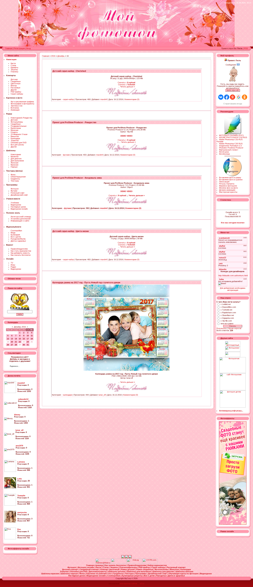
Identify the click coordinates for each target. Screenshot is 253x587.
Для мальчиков (17, 161)
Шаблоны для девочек (163, 571)
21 (16, 342)
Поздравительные (19, 126)
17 (28, 339)
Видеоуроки (16, 205)
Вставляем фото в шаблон (231, 180)
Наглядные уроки (18, 207)
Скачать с (126, 82)
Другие (14, 90)
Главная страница (95, 565)
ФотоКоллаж (224, 154)
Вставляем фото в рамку (230, 177)
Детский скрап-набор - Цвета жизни (70, 231)
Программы (141, 574)
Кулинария (15, 235)
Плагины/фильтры (128, 567)
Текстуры (15, 181)
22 (20, 342)
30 (24, 345)
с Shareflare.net (227, 315)
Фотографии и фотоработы (22, 104)
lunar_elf (102, 395)
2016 (53, 56)
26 (8, 345)
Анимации (15, 110)
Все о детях (16, 237)
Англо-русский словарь (21, 217)
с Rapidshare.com (228, 312)
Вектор (14, 86)
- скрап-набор (68, 99)
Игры (13, 265)
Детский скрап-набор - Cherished (69, 71)
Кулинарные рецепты (132, 576)
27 (12, 345)
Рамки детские (128, 569)
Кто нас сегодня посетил (232, 223)
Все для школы (17, 145)
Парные (14, 167)
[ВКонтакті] (23, 366)
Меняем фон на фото (228, 188)
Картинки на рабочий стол (99, 574)
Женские (14, 163)
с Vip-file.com (226, 321)
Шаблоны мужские (50, 574)
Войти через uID (233, 90)
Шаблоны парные (69, 574)
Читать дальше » (127, 87)
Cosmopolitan (16, 231)
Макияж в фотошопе (228, 186)
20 (12, 342)
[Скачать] (126, 96)
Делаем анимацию (227, 190)
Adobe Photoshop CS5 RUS (231, 144)
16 (24, 339)
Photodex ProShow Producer (231, 148)
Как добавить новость (20, 253)
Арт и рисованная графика (22, 102)
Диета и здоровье (18, 241)
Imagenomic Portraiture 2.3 (230, 146)
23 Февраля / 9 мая (19, 134)
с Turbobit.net (226, 310)
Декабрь (61, 56)
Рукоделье (161, 576)
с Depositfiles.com (228, 307)
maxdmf (103, 99)
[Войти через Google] (238, 97)
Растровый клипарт (176, 567)
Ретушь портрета (226, 184)
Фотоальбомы (17, 122)
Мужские (14, 130)
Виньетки (15, 136)
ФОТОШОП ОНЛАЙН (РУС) (231, 135)
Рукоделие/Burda (18, 239)
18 (32, 339)
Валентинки (16, 128)
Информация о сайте (20, 221)
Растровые (15, 88)
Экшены (14, 70)
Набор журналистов (157, 565)
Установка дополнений (20, 219)
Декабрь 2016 (20, 327)
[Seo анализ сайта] (150, 563)
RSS (246, 48)
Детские (14, 79)
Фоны (13, 175)
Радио (13, 267)
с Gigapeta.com (227, 318)
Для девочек (16, 159)
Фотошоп (15, 189)
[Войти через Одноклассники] (244, 97)
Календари (15, 138)
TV (12, 263)
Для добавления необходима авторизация (232, 289)
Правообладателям (19, 249)
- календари (67, 395)
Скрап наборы (17, 94)
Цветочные (15, 83)
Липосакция (224, 182)
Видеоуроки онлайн (19, 209)
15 (20, 339)
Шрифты (14, 67)
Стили (13, 65)
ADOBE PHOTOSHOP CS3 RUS (233, 137)
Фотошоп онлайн (86, 567)
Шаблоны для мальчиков (139, 571)
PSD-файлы (16, 92)
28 (16, 345)
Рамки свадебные (145, 569)
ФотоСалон (224, 152)
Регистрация (19, 48)
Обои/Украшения (18, 177)
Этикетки (15, 140)
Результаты (222, 328)
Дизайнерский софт (19, 195)
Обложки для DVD (19, 143)
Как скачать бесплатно (21, 255)
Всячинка (15, 108)
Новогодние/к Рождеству (21, 118)
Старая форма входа (232, 104)
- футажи (66, 155)
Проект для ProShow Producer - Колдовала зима (77, 178)
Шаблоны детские (117, 571)
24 (28, 342)
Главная (8, 48)
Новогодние (16, 154)
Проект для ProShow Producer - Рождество (74, 122)
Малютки (14, 156)
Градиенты (15, 179)
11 (32, 336)
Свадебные (16, 81)
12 (8, 339)
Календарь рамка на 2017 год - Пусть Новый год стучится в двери (86, 282)
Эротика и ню (16, 106)
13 (12, 339)
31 (28, 345)
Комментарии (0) (132, 99)
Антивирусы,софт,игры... (231, 411)
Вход (28, 48)
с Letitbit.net (226, 304)
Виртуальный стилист (228, 150)
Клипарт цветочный (110, 569)
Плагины (14, 72)
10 (28, 336)
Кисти (13, 63)
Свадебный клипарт (89, 569)
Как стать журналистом (21, 251)
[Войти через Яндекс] (232, 97)
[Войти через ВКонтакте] (220, 97)
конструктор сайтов (128, 584)
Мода (13, 233)
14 (16, 339)
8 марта (14, 132)
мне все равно (227, 324)
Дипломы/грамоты (98, 571)
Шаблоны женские (184, 571)
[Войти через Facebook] (226, 97)
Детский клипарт (70, 569)
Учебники (15, 203)
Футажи (14, 191)
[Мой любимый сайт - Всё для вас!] (233, 354)
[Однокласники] (26, 366)
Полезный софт (17, 193)
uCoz (142, 584)
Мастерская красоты (228, 192)
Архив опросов (234, 328)
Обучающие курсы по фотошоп (183, 574)
